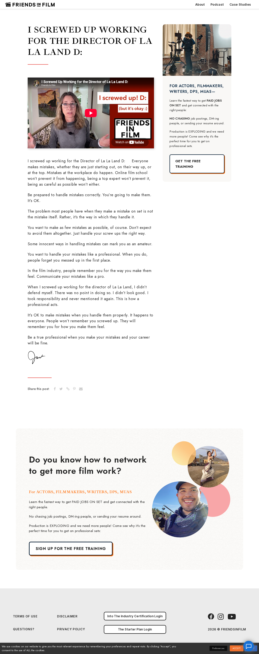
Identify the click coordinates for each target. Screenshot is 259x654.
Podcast (217, 4)
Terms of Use (25, 616)
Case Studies (240, 4)
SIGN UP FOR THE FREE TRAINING (71, 548)
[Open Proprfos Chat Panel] (248, 646)
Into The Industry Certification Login (135, 616)
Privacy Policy (71, 629)
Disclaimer (67, 616)
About (200, 4)
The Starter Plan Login (135, 629)
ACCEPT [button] (237, 648)
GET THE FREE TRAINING (188, 164)
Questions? (24, 629)
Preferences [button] (218, 648)
